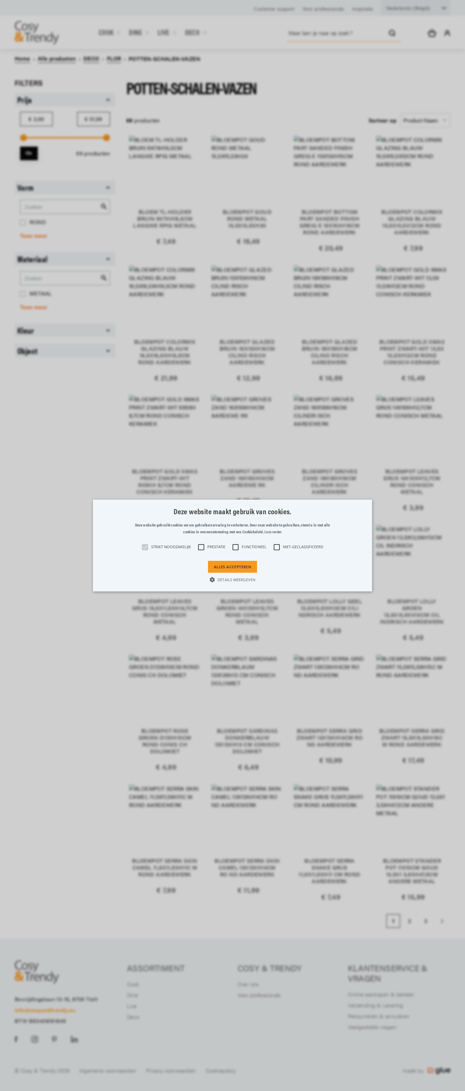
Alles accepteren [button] (232, 566)
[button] (232, 545)
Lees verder (273, 531)
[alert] (232, 545)
